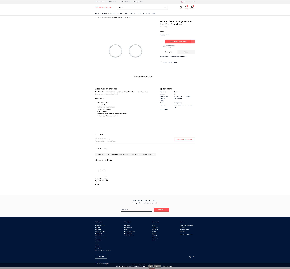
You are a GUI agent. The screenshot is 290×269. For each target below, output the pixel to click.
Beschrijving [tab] (168, 52)
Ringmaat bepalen (99, 235)
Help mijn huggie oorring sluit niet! (103, 250)
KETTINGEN (120, 13)
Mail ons (101, 256)
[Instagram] (190, 256)
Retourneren (98, 229)
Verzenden (98, 227)
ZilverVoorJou (148, 154)
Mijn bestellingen (128, 227)
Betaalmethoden (99, 233)
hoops (135, 154)
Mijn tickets (126, 229)
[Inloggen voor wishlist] (193, 41)
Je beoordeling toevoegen (184, 139)
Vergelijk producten (128, 235)
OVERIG (148, 13)
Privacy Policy (98, 240)
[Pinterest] (193, 256)
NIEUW (97, 13)
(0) (167, 26)
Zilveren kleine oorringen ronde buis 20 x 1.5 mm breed (101, 180)
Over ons (97, 246)
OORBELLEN (104, 13)
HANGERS (132, 13)
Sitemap (97, 244)
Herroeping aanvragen (129, 231)
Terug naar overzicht (100, 17)
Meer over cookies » (167, 266)
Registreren (127, 225)
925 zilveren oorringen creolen (118, 154)
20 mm (100, 154)
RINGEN (127, 13)
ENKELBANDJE (140, 13)
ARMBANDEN (111, 13)
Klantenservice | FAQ (100, 225)
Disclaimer (97, 242)
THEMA (153, 13)
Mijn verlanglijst (128, 233)
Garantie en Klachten (100, 231)
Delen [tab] (186, 52)
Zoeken (166, 8)
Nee (157, 266)
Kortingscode (98, 248)
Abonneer (161, 209)
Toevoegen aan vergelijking (169, 62)
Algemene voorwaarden (100, 237)
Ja (150, 266)
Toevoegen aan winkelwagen (178, 41)
